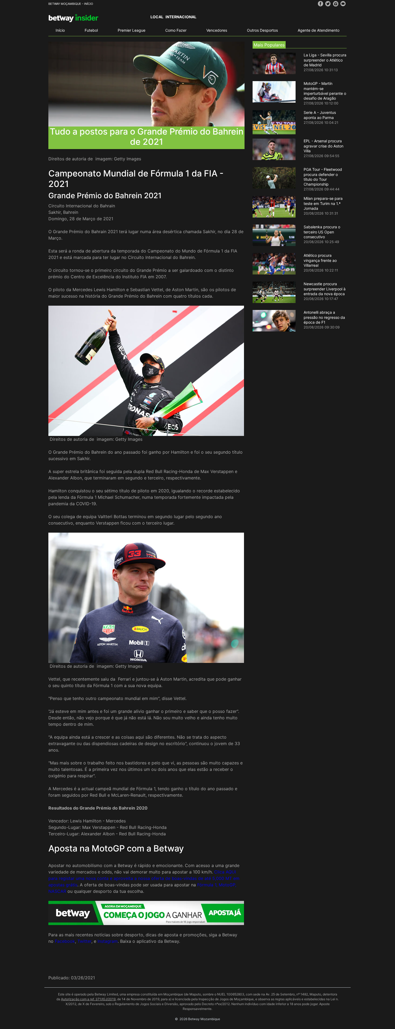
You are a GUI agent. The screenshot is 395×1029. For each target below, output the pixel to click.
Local (156, 17)
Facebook (65, 941)
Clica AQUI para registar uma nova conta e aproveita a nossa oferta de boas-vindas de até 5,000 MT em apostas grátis (143, 878)
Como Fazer (175, 30)
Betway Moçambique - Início (70, 4)
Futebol (91, 30)
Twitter (84, 941)
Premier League (131, 30)
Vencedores (216, 30)
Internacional (181, 17)
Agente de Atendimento (318, 30)
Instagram (108, 941)
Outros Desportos (262, 30)
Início (60, 30)
